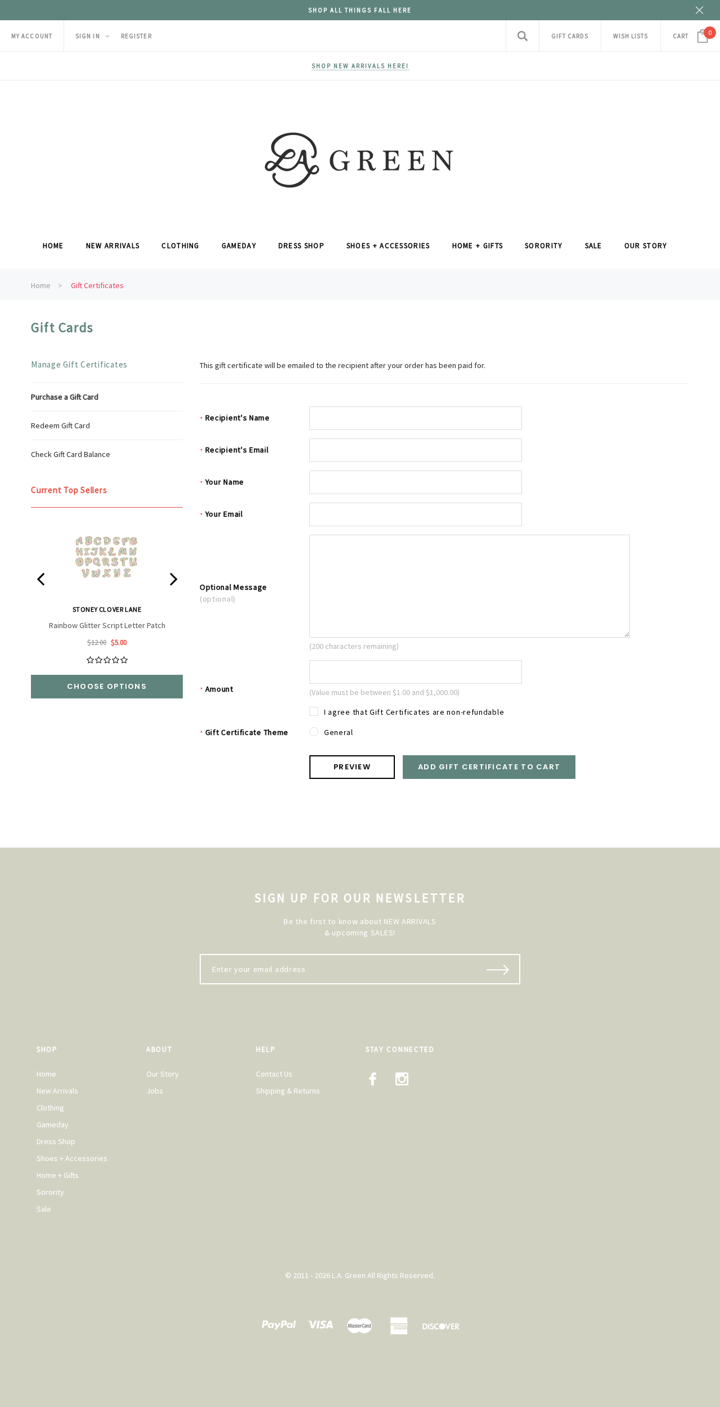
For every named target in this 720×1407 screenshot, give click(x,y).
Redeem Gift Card (60, 425)
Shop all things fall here (360, 10)
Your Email (221, 514)
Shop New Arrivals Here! (360, 66)
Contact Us (274, 1074)
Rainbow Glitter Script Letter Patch (107, 625)
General (338, 732)
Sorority (50, 1192)
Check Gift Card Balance (70, 454)
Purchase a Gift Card (64, 397)
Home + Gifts (58, 1175)
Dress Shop (56, 1141)
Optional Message (233, 593)
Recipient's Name (235, 418)
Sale (44, 1209)
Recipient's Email (234, 450)
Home (41, 285)
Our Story (162, 1074)
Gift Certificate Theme (244, 732)
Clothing (50, 1108)
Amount (216, 689)
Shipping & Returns (288, 1091)
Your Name (222, 482)
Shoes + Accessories (72, 1158)
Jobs (154, 1091)
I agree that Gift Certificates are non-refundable (414, 712)
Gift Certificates (97, 285)
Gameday (53, 1124)
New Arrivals (57, 1091)
